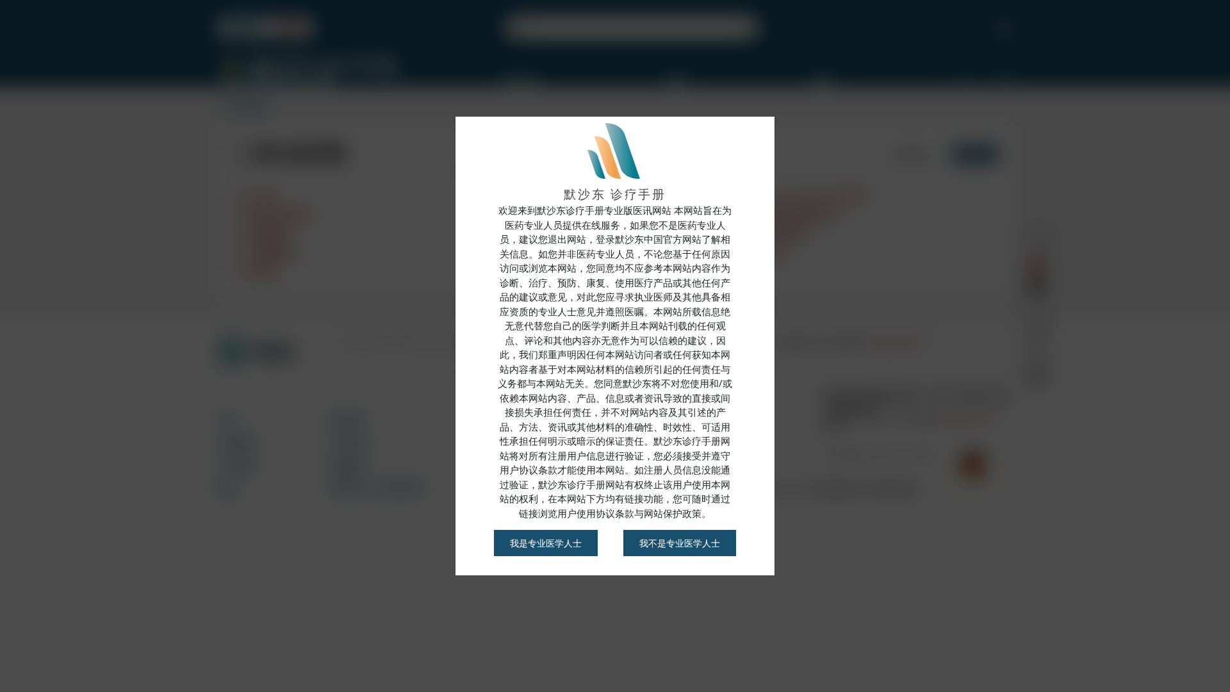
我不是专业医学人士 (679, 543)
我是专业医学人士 (546, 543)
